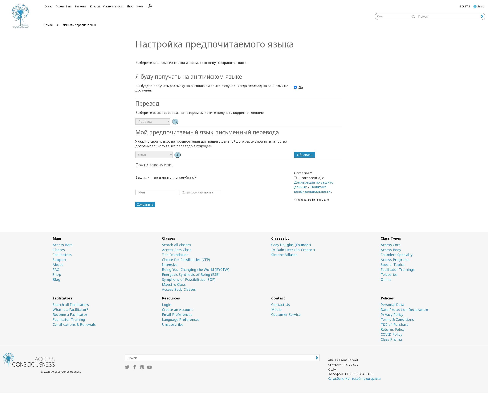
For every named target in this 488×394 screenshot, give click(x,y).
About (58, 265)
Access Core (391, 245)
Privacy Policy (392, 315)
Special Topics (393, 265)
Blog (56, 280)
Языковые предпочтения (79, 25)
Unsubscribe (172, 325)
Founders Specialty (397, 255)
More (140, 6)
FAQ (56, 270)
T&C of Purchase (395, 325)
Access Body (391, 250)
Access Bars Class (176, 250)
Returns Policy (393, 329)
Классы (95, 6)
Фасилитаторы (113, 6)
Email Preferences (177, 315)
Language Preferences (181, 320)
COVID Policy (391, 334)
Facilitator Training (69, 320)
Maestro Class (174, 284)
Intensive (170, 265)
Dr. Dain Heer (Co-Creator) (293, 250)
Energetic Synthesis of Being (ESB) (191, 275)
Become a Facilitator (70, 315)
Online (386, 280)
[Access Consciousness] (20, 16)
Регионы (81, 6)
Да (300, 87)
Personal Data (392, 305)
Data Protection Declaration (404, 310)
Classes (59, 250)
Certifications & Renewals (74, 325)
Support (60, 260)
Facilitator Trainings (398, 270)
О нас (48, 6)
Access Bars (64, 6)
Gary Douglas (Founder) (291, 245)
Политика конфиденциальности (312, 189)
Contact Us (280, 305)
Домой (48, 25)
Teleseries (389, 275)
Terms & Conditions (397, 320)
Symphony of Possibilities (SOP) (188, 280)
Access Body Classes (179, 289)
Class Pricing (391, 339)
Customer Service (286, 315)
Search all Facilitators (71, 305)
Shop (130, 6)
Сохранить (145, 204)
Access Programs (395, 260)
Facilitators (62, 255)
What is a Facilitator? (70, 310)
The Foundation (175, 255)
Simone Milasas (284, 255)
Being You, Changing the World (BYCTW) (195, 270)
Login (166, 305)
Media (276, 310)
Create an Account (177, 310)
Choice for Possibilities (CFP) (186, 260)
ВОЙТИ (465, 6)
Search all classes (176, 245)
